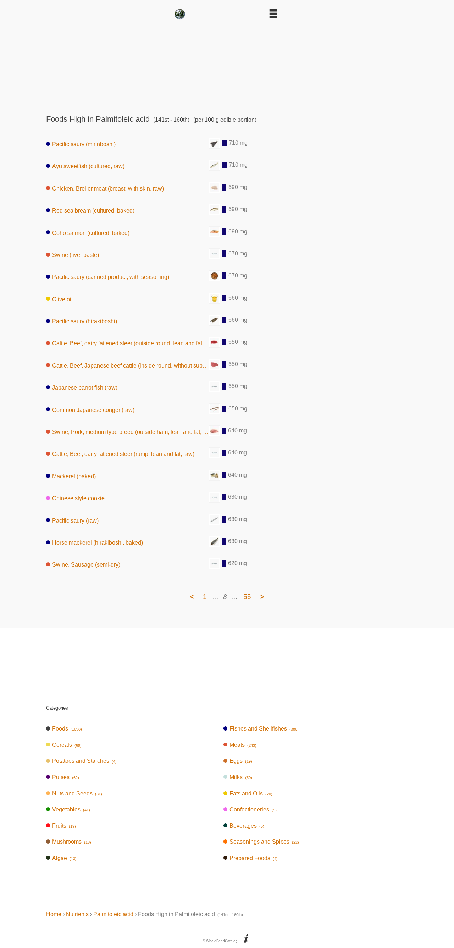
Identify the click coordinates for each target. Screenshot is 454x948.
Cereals (67, 745)
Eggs (240, 761)
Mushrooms (71, 842)
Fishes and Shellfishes (264, 729)
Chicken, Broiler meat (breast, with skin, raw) (108, 188)
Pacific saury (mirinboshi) (84, 144)
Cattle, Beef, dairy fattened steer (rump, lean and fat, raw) (123, 454)
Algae (64, 858)
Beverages (246, 826)
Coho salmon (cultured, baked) (90, 233)
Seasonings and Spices (264, 842)
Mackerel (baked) (74, 476)
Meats (242, 745)
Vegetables (71, 809)
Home (53, 914)
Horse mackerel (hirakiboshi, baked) (97, 543)
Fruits (64, 826)
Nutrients (77, 914)
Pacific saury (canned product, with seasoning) (110, 277)
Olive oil (62, 299)
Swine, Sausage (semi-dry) (86, 565)
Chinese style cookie (78, 498)
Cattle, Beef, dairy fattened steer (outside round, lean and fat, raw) (130, 343)
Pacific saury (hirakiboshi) (84, 321)
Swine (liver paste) (75, 255)
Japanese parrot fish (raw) (84, 388)
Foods (67, 729)
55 (247, 596)
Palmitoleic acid (113, 914)
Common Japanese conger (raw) (93, 410)
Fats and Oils (250, 793)
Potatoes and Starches (84, 761)
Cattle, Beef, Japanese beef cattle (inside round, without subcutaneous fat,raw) (130, 365)
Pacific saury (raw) (75, 520)
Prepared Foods (253, 858)
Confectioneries (254, 809)
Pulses (65, 777)
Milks (240, 777)
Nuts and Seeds (77, 793)
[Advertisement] (227, 65)
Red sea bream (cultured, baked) (93, 211)
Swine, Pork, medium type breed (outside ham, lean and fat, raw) (130, 432)
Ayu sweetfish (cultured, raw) (88, 166)
